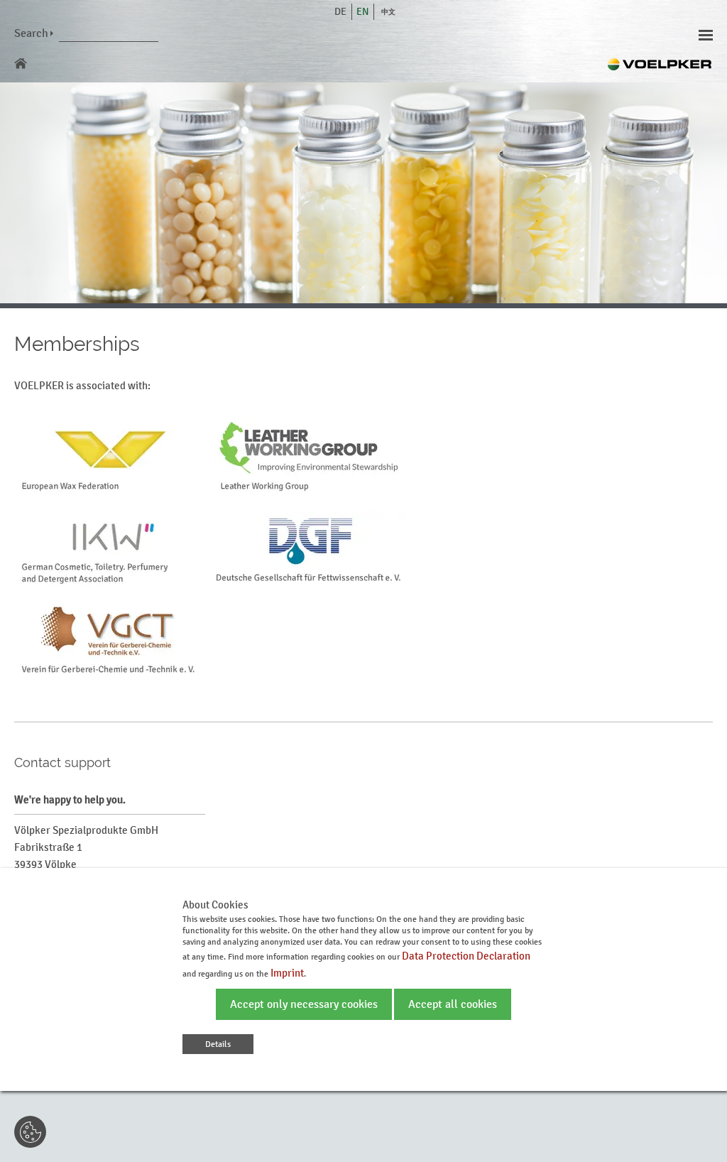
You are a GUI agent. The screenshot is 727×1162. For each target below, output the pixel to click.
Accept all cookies (452, 1004)
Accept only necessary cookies (304, 1004)
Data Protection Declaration (466, 955)
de (340, 12)
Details (218, 1044)
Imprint (287, 972)
